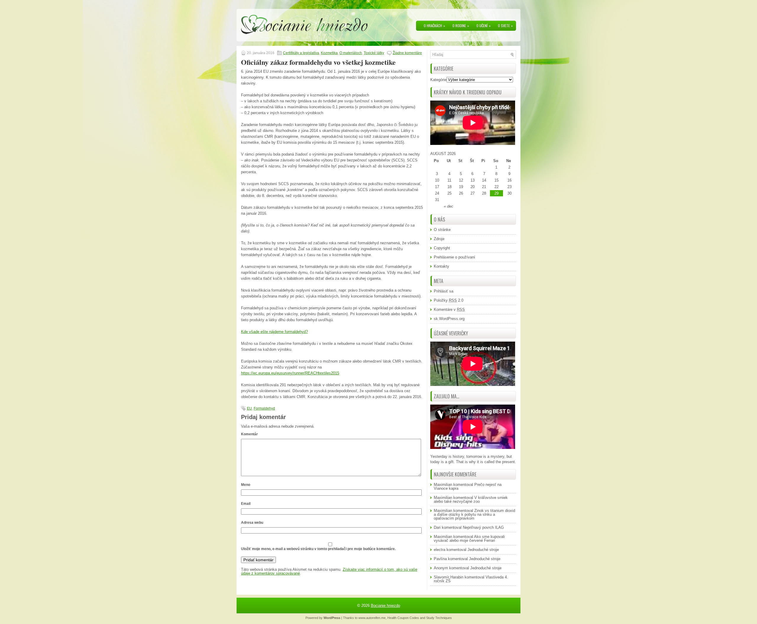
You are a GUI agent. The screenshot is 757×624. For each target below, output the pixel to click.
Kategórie (438, 79)
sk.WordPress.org (449, 318)
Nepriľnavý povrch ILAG (483, 527)
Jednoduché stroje (483, 549)
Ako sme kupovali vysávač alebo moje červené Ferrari (469, 538)
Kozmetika (329, 53)
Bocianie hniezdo (385, 605)
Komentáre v (449, 309)
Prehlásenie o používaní (454, 257)
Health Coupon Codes (403, 618)
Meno (245, 485)
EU (249, 408)
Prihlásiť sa (443, 291)
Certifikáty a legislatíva (301, 53)
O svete (505, 25)
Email (245, 504)
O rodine (460, 25)
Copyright (442, 248)
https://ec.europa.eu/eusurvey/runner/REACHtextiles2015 (290, 373)
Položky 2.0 (448, 300)
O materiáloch (350, 53)
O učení (483, 25)
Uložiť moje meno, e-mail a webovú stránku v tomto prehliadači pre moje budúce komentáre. (318, 549)
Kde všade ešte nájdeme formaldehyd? (274, 331)
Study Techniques (439, 618)
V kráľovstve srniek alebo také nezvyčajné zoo (471, 499)
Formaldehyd (264, 408)
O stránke (442, 229)
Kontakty (441, 266)
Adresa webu (252, 522)
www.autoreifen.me (372, 618)
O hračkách (434, 25)
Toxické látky (374, 53)
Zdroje (439, 239)
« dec (448, 206)
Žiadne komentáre (407, 53)
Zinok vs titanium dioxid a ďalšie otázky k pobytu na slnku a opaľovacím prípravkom (474, 514)
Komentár (249, 434)
